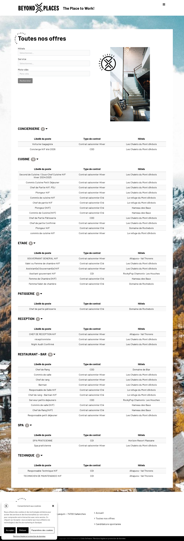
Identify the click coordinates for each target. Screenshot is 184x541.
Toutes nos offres (105, 518)
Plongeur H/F (43, 192)
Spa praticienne (42, 445)
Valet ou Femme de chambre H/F (42, 263)
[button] (53, 506)
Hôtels (21, 48)
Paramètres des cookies (42, 530)
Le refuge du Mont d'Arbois (141, 197)
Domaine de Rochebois (141, 227)
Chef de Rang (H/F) (43, 410)
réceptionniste (43, 339)
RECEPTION (26, 319)
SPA (21, 425)
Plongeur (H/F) (42, 207)
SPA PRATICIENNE (43, 440)
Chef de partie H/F (42, 202)
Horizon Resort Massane (141, 440)
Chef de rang (42, 379)
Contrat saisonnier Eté (92, 197)
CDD (92, 149)
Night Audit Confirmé (42, 344)
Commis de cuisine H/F (42, 197)
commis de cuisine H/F (42, 233)
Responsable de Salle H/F (42, 389)
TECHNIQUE (26, 455)
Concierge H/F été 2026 (42, 149)
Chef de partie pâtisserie (42, 308)
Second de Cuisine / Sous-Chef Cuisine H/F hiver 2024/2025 (42, 176)
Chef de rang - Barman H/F (42, 394)
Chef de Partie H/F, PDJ (42, 187)
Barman (43, 384)
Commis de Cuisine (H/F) (42, 212)
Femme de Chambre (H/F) (42, 278)
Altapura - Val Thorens (141, 258)
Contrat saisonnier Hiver (92, 144)
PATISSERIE (26, 293)
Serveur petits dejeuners (42, 399)
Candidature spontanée (108, 524)
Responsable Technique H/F (43, 470)
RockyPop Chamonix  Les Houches (141, 273)
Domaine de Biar (141, 369)
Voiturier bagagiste (42, 144)
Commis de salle (42, 374)
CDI (92, 273)
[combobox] (54, 53)
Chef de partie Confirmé (42, 223)
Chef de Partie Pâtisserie (42, 217)
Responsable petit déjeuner (42, 415)
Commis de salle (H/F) (42, 404)
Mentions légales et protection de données (29, 536)
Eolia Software (86, 538)
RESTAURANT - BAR (32, 354)
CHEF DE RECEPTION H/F (42, 334)
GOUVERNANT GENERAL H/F (42, 258)
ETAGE (23, 243)
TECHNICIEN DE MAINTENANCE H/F (43, 475)
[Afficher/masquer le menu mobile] (164, 4)
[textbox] (54, 53)
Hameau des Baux (141, 207)
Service (22, 59)
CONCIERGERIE (29, 129)
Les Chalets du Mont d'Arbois (141, 144)
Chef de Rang (43, 369)
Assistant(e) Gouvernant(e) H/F (42, 268)
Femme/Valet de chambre (42, 283)
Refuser (22, 530)
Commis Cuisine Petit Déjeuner (42, 182)
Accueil (100, 512)
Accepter (10, 530)
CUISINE (24, 159)
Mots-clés (23, 69)
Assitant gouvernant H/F (42, 273)
